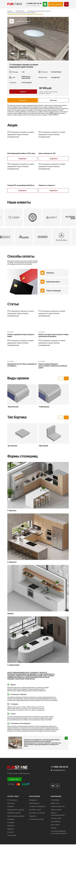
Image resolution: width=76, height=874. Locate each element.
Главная (9, 11)
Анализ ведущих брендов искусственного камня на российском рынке (52, 366)
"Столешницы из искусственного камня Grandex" (48, 110)
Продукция (33, 800)
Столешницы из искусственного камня (38, 11)
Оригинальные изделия (15, 816)
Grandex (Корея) (29, 108)
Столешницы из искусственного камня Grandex (21, 12)
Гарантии (32, 816)
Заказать (23, 91)
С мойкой (10, 822)
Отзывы (53, 828)
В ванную (10, 806)
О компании (55, 800)
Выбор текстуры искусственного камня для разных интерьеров (53, 335)
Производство (34, 803)
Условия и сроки (35, 810)
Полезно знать (56, 818)
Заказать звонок (14, 779)
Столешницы (12, 800)
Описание (22, 100)
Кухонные (10, 803)
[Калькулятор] (45, 4)
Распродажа (11, 835)
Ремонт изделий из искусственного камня (20, 335)
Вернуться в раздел (24, 21)
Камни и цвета (56, 810)
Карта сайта (55, 825)
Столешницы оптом (36, 819)
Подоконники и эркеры (15, 810)
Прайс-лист (55, 803)
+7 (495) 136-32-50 (34, 3)
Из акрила (11, 819)
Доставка (53, 100)
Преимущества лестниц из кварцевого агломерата (22, 365)
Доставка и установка (37, 813)
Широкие (10, 829)
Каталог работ (20, 11)
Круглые (10, 832)
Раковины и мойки (14, 813)
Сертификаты (56, 821)
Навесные (11, 826)
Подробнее (22, 158)
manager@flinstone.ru (59, 770)
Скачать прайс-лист (58, 806)
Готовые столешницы (37, 806)
